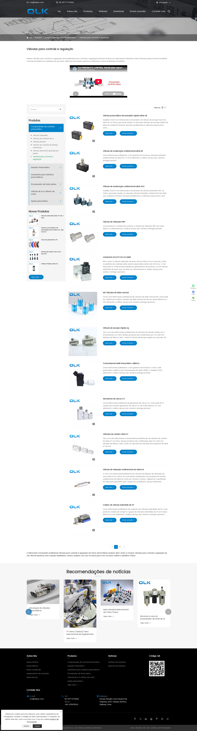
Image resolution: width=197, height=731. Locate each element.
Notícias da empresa (117, 662)
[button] (29, 612)
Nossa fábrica (32, 666)
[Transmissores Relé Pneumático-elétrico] (83, 377)
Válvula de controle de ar (43, 138)
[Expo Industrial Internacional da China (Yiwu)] (117, 593)
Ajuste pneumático (39, 201)
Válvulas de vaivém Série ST (115, 434)
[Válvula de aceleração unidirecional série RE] (83, 165)
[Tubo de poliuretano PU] (34, 244)
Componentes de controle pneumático (61, 37)
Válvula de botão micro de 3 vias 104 (51, 253)
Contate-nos (158, 11)
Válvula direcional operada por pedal (46, 152)
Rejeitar (26, 726)
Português (163, 2)
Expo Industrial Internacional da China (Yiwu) (116, 610)
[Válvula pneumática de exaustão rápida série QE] (83, 129)
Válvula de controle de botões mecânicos (45, 146)
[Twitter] (140, 718)
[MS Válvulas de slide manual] (83, 306)
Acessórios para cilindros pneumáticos (42, 175)
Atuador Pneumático (40, 167)
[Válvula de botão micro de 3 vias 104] (34, 256)
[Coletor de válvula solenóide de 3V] (83, 518)
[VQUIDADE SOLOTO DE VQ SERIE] (83, 271)
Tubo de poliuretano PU (49, 240)
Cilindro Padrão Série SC (49, 264)
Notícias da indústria (116, 666)
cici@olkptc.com (35, 2)
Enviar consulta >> (128, 133)
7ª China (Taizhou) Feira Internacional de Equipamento (80, 632)
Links (132, 728)
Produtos (88, 11)
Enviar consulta (138, 11)
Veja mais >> (109, 133)
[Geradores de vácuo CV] (83, 412)
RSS (144, 728)
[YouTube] (151, 718)
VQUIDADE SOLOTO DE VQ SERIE (117, 257)
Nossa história (32, 662)
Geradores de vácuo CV (114, 398)
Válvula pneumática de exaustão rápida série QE (125, 115)
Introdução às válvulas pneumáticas (39, 609)
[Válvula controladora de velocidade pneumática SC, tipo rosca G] (34, 232)
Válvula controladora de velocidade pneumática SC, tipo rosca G (52, 230)
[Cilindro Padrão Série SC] (34, 268)
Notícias (103, 11)
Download (118, 11)
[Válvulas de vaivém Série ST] (83, 448)
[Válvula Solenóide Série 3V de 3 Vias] (34, 220)
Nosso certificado (34, 669)
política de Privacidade (160, 728)
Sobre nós (72, 11)
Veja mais (35, 277)
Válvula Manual (39, 141)
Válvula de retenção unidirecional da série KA (123, 469)
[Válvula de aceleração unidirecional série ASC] (83, 200)
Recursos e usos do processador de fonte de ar (152, 617)
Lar (59, 11)
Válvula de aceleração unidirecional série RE (123, 151)
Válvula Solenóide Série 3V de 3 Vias (52, 217)
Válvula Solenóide (40, 135)
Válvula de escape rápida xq (116, 328)
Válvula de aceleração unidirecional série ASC (124, 186)
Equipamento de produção (38, 673)
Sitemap (138, 728)
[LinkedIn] (146, 718)
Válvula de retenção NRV (114, 221)
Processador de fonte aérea (43, 184)
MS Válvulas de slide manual (116, 292)
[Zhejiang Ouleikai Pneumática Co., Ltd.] (38, 11)
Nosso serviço (32, 677)
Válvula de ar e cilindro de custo (43, 192)
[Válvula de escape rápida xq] (83, 342)
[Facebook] (135, 718)
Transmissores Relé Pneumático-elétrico (121, 363)
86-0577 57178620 (65, 2)
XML (148, 728)
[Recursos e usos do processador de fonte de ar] (154, 596)
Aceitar (37, 726)
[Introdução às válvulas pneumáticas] (43, 592)
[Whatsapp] (167, 718)
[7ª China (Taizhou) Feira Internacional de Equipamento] (80, 604)
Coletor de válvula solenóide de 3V (118, 504)
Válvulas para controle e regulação (94, 37)
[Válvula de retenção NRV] (83, 235)
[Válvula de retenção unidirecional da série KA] (83, 483)
